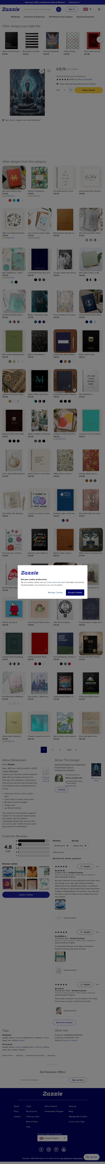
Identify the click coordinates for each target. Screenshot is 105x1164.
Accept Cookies (75, 592)
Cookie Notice (52, 582)
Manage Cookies (55, 592)
